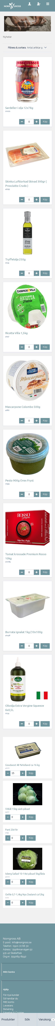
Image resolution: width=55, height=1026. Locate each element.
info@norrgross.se (21, 942)
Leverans (8, 1005)
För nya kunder (11, 995)
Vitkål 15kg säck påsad (17, 809)
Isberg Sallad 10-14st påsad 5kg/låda (25, 873)
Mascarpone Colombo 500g (22, 406)
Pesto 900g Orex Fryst (19, 480)
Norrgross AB (12, 938)
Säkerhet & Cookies (13, 1012)
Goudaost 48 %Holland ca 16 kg (22, 765)
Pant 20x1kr (11, 829)
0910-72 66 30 (21, 946)
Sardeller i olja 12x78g (19, 107)
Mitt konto (8, 1002)
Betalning (8, 1009)
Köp (45, 121)
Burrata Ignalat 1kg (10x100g (23, 632)
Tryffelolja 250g (15, 259)
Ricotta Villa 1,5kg (16, 333)
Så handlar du (10, 998)
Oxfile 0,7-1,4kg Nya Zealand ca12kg (24, 894)
